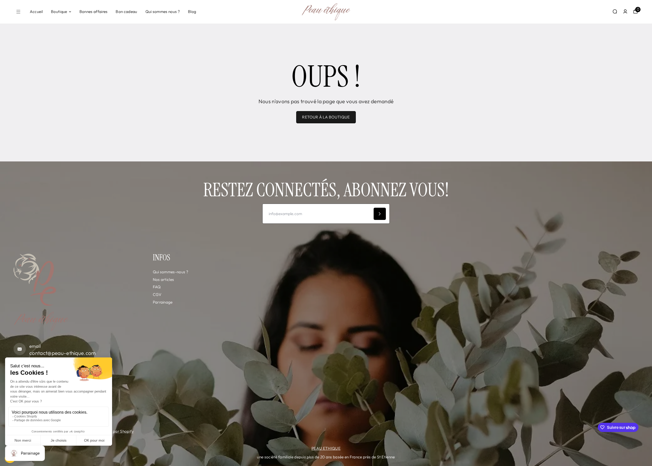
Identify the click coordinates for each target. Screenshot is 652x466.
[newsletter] (380, 214)
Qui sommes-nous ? (170, 271)
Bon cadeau (126, 11)
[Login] (625, 11)
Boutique (59, 11)
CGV (157, 294)
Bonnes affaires (93, 11)
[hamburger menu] (18, 11)
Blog (192, 11)
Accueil (36, 11)
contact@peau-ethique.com (62, 353)
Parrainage (163, 302)
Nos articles (163, 279)
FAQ (157, 286)
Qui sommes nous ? (162, 11)
